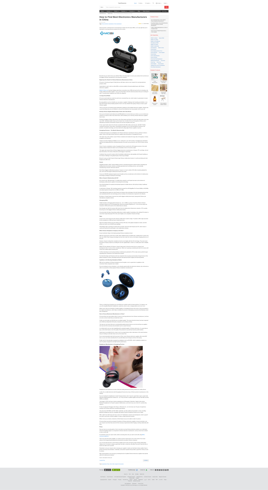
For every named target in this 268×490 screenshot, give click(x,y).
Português (115, 479)
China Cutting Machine (155, 55)
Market (116, 11)
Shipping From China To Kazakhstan (158, 65)
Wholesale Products (131, 476)
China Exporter (161, 63)
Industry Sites (155, 476)
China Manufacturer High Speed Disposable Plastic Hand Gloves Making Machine (155, 82)
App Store (107, 470)
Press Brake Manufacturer (156, 67)
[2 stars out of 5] (140, 23)
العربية (145, 479)
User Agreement (128, 483)
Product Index (131, 478)
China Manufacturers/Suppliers (120, 476)
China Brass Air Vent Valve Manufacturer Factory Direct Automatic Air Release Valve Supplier (163, 82)
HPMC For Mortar (154, 38)
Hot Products (102, 476)
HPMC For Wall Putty (155, 46)
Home (102, 11)
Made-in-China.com (103, 90)
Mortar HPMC (161, 38)
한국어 (149, 479)
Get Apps (159, 3)
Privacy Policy (140, 483)
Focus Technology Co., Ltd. (135, 485)
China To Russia (154, 57)
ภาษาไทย (160, 479)
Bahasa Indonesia (136, 480)
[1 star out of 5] (139, 23)
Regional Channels (162, 476)
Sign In (135, 3)
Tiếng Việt (130, 480)
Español (109, 479)
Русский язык (125, 479)
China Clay (153, 62)
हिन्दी (156, 479)
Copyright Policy (102, 460)
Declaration (134, 483)
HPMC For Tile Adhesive (155, 41)
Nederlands (140, 479)
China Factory (153, 54)
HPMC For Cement (154, 44)
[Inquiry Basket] (153, 3)
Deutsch (135, 479)
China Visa (159, 62)
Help (133, 474)
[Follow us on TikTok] (157, 470)
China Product (153, 49)
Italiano (131, 479)
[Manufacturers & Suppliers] (108, 2)
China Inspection (154, 52)
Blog (139, 11)
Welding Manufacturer (155, 60)
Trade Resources (122, 3)
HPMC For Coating (154, 39)
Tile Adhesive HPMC (155, 42)
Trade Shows (164, 11)
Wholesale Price (140, 476)
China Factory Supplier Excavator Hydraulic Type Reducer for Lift (155, 104)
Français (119, 479)
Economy (132, 11)
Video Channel (146, 11)
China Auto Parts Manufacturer (156, 58)
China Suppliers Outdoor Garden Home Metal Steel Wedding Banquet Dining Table (163, 104)
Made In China (161, 47)
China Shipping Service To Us (156, 50)
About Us (126, 474)
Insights (137, 478)
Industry (109, 11)
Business (124, 11)
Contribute (146, 460)
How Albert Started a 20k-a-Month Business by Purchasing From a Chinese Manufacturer (159, 24)
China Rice (163, 60)
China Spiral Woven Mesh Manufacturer (154, 93)
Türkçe (165, 479)
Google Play (116, 470)
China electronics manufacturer (108, 23)
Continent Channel (147, 476)
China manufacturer (118, 23)
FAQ (130, 474)
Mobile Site (142, 474)
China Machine (154, 47)
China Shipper (153, 63)
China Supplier (162, 52)
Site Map (136, 474)
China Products (110, 476)
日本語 (153, 479)
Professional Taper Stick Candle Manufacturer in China (163, 93)
